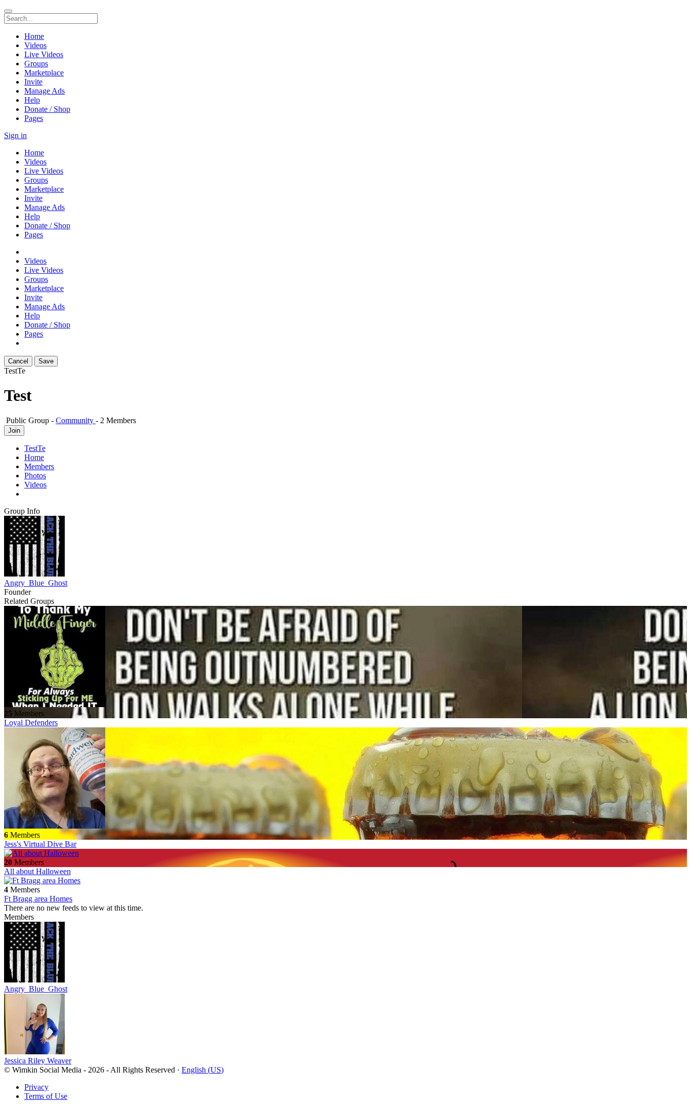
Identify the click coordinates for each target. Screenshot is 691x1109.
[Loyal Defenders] (345, 657)
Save (46, 361)
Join (14, 430)
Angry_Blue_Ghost (35, 583)
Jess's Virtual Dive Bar (40, 844)
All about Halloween (37, 871)
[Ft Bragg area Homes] (345, 880)
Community (76, 420)
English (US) (203, 1069)
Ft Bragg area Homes (38, 898)
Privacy (36, 1087)
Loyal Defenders (31, 722)
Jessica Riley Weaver (37, 1060)
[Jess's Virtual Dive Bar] (345, 779)
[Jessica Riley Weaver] (345, 1025)
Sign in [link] (15, 135)
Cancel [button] (18, 361)
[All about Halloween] (345, 853)
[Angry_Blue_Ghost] (345, 547)
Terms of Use (45, 1096)
